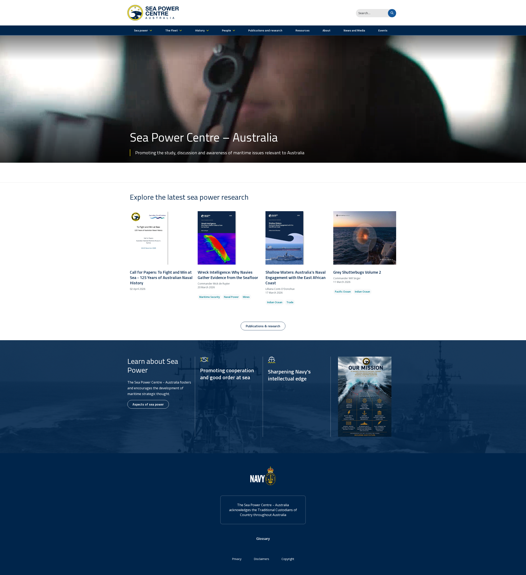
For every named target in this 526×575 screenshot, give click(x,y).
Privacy (236, 559)
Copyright (287, 559)
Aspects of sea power (148, 404)
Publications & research (263, 326)
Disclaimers (261, 559)
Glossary (263, 538)
